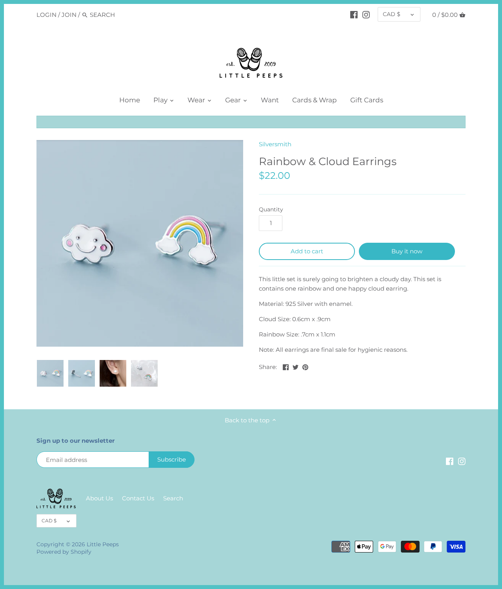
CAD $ (391, 14)
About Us (99, 498)
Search (173, 498)
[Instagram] (366, 14)
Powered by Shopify (63, 552)
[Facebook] (354, 14)
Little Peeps (103, 544)
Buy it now (406, 251)
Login (46, 14)
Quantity (271, 209)
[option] (50, 373)
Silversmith (275, 144)
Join (69, 14)
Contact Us (138, 498)
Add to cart (307, 251)
